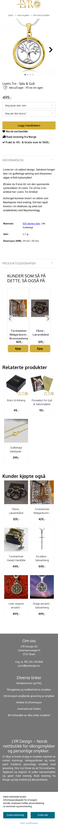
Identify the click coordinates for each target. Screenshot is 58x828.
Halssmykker (23, 15)
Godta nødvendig (15, 815)
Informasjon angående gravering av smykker (29, 696)
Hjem (10, 15)
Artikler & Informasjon (29, 702)
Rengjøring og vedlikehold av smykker (29, 689)
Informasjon (12, 160)
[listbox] (29, 105)
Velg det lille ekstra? (15, 113)
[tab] (29, 160)
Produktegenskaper (19, 263)
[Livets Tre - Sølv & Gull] (29, 48)
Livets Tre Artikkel (27, 191)
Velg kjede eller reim (15, 105)
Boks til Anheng (16, 400)
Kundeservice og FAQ (29, 683)
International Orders (29, 708)
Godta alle (43, 815)
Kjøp (18, 348)
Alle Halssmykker (41, 15)
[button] (25, 74)
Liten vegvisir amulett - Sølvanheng (16, 607)
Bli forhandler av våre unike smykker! (29, 715)
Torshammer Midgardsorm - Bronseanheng (19, 334)
